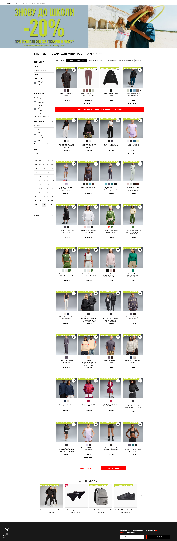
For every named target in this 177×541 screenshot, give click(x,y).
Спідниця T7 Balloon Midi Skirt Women (66, 231)
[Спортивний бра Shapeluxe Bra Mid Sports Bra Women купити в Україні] (133, 432)
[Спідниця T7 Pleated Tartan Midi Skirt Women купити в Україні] (110, 388)
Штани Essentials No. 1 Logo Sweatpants (88, 94)
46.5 (48, 196)
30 (36, 176)
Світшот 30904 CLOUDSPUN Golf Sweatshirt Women (132, 275)
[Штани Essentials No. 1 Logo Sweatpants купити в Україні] (88, 77)
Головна (9, 3)
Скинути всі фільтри (40, 70)
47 (52, 196)
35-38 (52, 180)
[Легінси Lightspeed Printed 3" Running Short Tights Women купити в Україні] (66, 171)
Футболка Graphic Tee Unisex (66, 94)
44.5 (36, 196)
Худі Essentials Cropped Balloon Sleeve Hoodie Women (88, 145)
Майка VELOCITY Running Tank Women (88, 448)
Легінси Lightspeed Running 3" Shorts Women (111, 448)
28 (48, 172)
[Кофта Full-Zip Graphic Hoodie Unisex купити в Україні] (133, 301)
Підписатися (158, 536)
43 (44, 192)
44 (52, 192)
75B (52, 160)
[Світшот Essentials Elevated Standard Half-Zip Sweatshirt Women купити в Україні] (110, 257)
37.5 (44, 184)
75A (48, 160)
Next (96, 90)
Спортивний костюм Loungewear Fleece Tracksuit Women (132, 188)
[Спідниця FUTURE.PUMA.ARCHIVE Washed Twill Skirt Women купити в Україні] (66, 432)
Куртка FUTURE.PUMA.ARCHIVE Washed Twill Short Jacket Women (133, 406)
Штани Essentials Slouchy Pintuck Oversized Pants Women (66, 145)
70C (40, 160)
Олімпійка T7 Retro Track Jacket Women (110, 231)
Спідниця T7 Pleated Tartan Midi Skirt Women (110, 405)
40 (44, 188)
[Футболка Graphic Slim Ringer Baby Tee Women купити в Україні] (66, 257)
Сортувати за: (60, 60)
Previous (81, 90)
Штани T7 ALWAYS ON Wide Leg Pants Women (110, 144)
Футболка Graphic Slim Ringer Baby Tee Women (66, 274)
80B (44, 164)
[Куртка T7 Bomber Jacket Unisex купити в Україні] (110, 77)
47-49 (36, 201)
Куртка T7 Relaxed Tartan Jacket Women (88, 405)
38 (48, 184)
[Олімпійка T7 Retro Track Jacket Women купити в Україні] (110, 214)
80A (40, 164)
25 (40, 172)
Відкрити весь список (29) (41, 116)
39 (36, 188)
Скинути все (37, 156)
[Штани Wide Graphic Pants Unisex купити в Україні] (66, 344)
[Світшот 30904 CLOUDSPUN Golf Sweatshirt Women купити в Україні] (133, 257)
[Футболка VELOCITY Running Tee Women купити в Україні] (133, 128)
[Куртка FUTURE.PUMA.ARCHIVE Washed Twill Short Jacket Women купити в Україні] (133, 388)
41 (52, 188)
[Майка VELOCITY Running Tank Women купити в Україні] (88, 432)
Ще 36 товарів (85, 468)
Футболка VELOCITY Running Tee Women (133, 144)
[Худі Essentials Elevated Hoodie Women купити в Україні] (88, 214)
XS (36, 205)
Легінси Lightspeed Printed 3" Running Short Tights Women (66, 188)
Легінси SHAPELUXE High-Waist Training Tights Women (111, 188)
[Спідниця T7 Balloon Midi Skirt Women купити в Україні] (66, 214)
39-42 (40, 188)
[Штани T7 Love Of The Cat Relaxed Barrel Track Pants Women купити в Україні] (133, 214)
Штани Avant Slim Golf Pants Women (66, 317)
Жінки (17, 3)
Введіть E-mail (125, 536)
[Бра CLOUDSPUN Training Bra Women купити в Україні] (88, 171)
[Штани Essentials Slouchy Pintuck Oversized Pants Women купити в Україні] (66, 128)
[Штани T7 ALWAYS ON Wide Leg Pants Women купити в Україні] (110, 128)
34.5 (40, 180)
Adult (46, 209)
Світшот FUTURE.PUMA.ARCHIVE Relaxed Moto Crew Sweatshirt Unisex (88, 363)
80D (48, 164)
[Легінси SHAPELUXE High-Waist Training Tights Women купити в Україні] (110, 171)
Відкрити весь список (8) (41, 144)
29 (52, 172)
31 (40, 176)
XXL (40, 209)
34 (36, 180)
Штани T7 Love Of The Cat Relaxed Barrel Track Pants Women (133, 232)
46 (44, 196)
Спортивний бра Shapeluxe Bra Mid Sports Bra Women (133, 449)
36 (36, 184)
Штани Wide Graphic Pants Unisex (66, 361)
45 (40, 196)
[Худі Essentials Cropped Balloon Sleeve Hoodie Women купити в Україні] (88, 128)
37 (40, 184)
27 (44, 172)
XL (36, 209)
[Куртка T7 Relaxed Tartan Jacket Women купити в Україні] (88, 388)
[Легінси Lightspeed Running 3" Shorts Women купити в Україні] (110, 432)
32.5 (48, 176)
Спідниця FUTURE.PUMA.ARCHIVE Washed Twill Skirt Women (66, 449)
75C (36, 164)
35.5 (48, 180)
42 (36, 192)
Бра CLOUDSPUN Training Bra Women (88, 188)
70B (36, 160)
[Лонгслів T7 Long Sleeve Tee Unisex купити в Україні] (133, 344)
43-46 (48, 192)
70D (44, 160)
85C (36, 168)
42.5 (40, 192)
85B (52, 164)
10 (48, 201)
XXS (52, 201)
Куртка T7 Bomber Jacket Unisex (110, 94)
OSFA (52, 205)
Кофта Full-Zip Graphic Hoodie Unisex (133, 317)
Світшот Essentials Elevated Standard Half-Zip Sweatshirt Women (110, 275)
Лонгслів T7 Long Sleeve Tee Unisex (132, 361)
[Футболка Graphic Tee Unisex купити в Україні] (66, 77)
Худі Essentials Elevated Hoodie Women (88, 231)
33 (52, 176)
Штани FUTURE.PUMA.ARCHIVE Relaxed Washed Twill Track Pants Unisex (110, 319)
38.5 (52, 184)
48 (40, 201)
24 (36, 172)
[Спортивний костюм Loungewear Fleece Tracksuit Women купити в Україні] (133, 171)
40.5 (48, 188)
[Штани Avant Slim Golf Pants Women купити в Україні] (66, 301)
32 (44, 176)
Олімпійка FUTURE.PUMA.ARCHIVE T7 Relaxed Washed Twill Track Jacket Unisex (88, 319)
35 (44, 180)
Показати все (113, 468)
